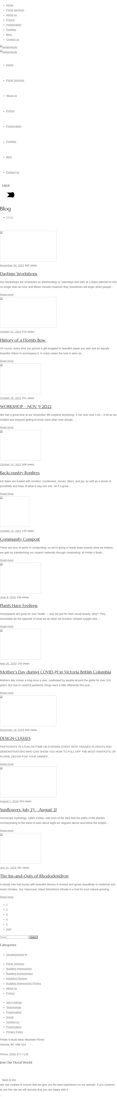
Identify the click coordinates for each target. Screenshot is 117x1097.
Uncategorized (15, 954)
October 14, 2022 (10, 464)
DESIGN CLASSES (15, 738)
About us (11, 15)
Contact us (12, 39)
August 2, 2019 (9, 801)
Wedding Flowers (16, 978)
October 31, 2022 (10, 331)
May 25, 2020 (8, 663)
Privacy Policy (14, 1032)
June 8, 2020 (8, 597)
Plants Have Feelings (18, 605)
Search (33, 937)
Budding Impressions (19, 968)
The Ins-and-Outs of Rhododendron (34, 876)
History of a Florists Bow (23, 340)
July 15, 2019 (8, 867)
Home (9, 5)
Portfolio (11, 29)
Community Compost (20, 539)
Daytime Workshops (18, 273)
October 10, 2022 (10, 530)
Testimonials (13, 1007)
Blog (9, 34)
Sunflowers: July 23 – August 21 (28, 809)
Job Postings (14, 1002)
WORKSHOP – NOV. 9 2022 (25, 406)
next (8, 929)
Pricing (10, 19)
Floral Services (15, 10)
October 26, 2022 (10, 398)
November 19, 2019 (12, 730)
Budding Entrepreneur (19, 973)
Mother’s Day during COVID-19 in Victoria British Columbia (55, 672)
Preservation (13, 24)
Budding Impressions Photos (23, 983)
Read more (7, 294)
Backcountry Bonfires (20, 472)
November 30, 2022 (12, 265)
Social (10, 1017)
